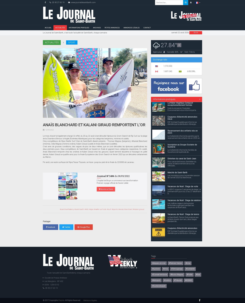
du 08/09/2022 (113, 176)
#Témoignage (176, 269)
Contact (147, 28)
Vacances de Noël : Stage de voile (183, 174)
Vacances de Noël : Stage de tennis (183, 202)
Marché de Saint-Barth (177, 161)
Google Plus (85, 227)
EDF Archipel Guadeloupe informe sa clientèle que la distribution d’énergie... (182, 111)
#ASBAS (188, 280)
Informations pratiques (79, 28)
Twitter (67, 227)
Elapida (61, 300)
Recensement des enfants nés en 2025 (183, 120)
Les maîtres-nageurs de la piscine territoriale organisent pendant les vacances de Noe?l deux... (181, 194)
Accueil (48, 28)
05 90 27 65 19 (57, 2)
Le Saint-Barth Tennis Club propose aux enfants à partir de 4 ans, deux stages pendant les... (183, 208)
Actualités (60, 28)
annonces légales (132, 28)
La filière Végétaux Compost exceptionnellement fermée (180, 231)
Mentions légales (90, 300)
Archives (97, 28)
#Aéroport (156, 280)
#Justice (167, 280)
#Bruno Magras (176, 274)
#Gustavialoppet (158, 286)
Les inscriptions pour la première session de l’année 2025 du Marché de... (184, 165)
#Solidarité (190, 269)
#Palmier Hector (175, 263)
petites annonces (112, 28)
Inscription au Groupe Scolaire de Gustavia (182, 134)
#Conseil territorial (159, 274)
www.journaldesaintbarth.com (83, 2)
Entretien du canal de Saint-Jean (182, 147)
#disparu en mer (159, 263)
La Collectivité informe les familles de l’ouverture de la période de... (182, 139)
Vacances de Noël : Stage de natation (184, 188)
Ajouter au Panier (106, 189)
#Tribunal (178, 280)
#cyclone (156, 269)
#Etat (198, 274)
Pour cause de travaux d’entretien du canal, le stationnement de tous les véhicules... (182, 152)
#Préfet (189, 274)
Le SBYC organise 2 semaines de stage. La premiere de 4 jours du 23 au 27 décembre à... (184, 180)
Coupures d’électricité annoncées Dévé (182, 106)
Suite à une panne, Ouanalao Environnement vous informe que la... (182, 237)
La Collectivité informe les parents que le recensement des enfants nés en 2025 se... (184, 125)
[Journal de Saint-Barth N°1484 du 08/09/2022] (68, 186)
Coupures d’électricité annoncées (182, 216)
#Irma (188, 263)
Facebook (51, 227)
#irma (165, 269)
